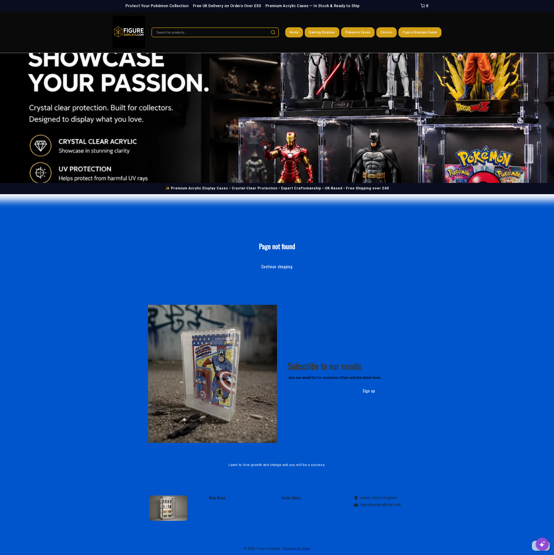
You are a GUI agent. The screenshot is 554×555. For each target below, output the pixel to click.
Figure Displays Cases (420, 32)
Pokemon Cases (357, 32)
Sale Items (218, 521)
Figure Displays (268, 548)
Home (294, 32)
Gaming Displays (322, 32)
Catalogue (217, 512)
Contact (215, 516)
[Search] (273, 32)
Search (287, 507)
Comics (387, 32)
